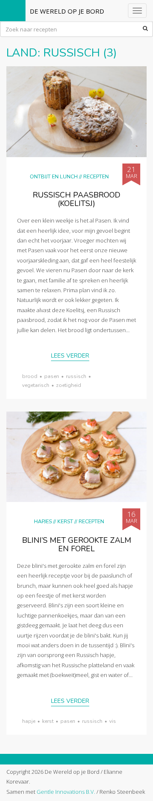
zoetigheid (68, 385)
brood (29, 376)
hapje (28, 721)
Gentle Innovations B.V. (66, 791)
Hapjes (43, 521)
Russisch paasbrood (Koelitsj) (76, 199)
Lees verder (70, 356)
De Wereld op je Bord (67, 11)
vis (112, 721)
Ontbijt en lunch (54, 176)
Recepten (96, 176)
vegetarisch (35, 385)
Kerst (65, 521)
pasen (51, 376)
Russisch (76, 376)
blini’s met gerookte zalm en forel (76, 544)
